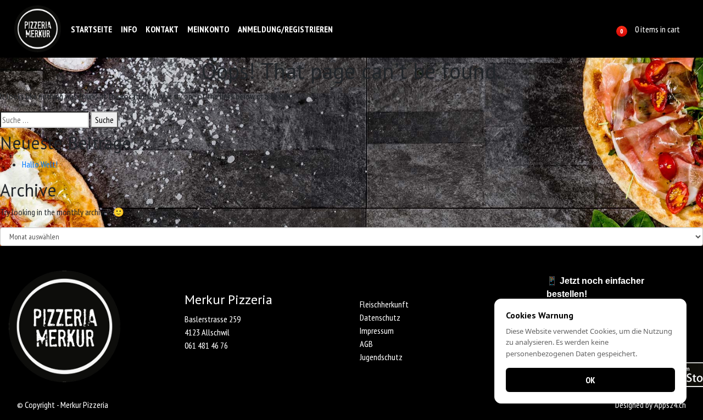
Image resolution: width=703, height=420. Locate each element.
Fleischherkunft (384, 304)
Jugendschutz (381, 356)
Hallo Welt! (40, 164)
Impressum (377, 330)
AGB (366, 343)
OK (590, 379)
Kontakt (162, 29)
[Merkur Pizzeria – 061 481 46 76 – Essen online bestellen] (37, 28)
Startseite (91, 29)
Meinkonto (208, 29)
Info (129, 29)
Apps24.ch (670, 404)
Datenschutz (380, 317)
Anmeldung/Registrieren (285, 29)
